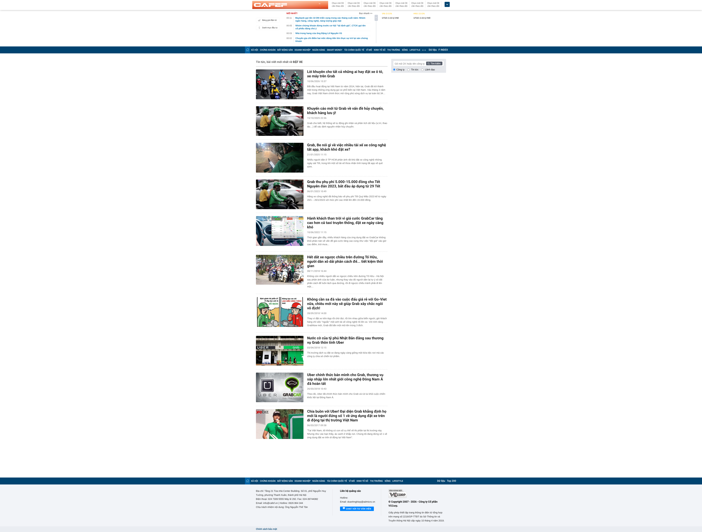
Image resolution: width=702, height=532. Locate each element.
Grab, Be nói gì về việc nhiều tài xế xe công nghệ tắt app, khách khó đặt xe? (346, 147)
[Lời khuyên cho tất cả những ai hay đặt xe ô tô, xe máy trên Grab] (279, 84)
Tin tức (414, 69)
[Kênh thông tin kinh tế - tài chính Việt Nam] (290, 5)
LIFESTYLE (415, 50)
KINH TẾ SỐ (379, 50)
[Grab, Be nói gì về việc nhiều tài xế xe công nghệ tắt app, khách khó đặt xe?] (279, 158)
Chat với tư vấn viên (358, 509)
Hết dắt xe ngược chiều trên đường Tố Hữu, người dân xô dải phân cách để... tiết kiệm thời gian (345, 261)
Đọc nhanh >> (365, 13)
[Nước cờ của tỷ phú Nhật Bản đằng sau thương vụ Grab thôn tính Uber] (279, 351)
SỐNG (405, 50)
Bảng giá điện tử (269, 20)
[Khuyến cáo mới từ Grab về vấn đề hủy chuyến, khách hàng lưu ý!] (279, 121)
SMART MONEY (334, 50)
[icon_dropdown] (447, 4)
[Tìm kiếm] (434, 63)
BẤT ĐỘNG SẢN (285, 50)
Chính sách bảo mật (266, 529)
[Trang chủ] (247, 49)
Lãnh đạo (430, 69)
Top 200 (451, 481)
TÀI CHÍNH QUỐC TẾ (354, 50)
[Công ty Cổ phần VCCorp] (417, 493)
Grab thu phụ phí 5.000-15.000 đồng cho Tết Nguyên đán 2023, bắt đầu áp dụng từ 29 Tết (343, 184)
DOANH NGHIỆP (303, 50)
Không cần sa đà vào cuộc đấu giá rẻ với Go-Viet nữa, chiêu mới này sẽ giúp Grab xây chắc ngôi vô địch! (347, 303)
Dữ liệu (433, 49)
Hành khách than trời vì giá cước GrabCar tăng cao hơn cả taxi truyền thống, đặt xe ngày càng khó (345, 222)
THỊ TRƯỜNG (393, 50)
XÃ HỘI (254, 50)
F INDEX (443, 49)
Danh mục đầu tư (270, 28)
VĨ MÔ (369, 50)
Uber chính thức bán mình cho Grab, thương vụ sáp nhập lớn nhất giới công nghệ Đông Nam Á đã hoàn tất (345, 379)
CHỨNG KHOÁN (267, 50)
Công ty (400, 69)
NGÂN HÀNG (318, 50)
